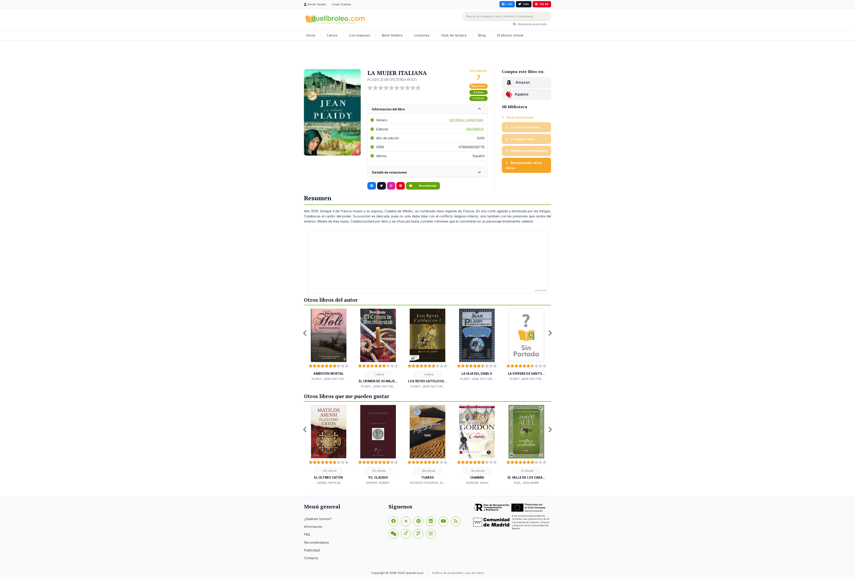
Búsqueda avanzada (532, 24)
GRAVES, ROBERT (378, 482)
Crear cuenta (341, 4)
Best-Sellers (392, 35)
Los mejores (359, 35)
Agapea (521, 94)
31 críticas (527, 470)
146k (526, 4)
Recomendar (427, 185)
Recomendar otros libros (524, 165)
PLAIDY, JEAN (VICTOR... (329, 379)
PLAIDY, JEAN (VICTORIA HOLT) (392, 79)
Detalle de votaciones (389, 172)
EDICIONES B (474, 129)
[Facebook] (393, 521)
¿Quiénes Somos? (318, 519)
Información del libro (388, 109)
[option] (328, 345)
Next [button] (550, 333)
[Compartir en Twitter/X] (381, 186)
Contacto (311, 558)
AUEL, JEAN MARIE (526, 482)
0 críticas (478, 98)
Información (313, 526)
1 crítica (379, 374)
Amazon (522, 82)
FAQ (307, 534)
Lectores (422, 35)
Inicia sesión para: (520, 117)
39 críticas (428, 470)
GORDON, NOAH (477, 482)
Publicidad (312, 550)
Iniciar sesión (317, 4)
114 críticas (329, 470)
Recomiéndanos (316, 542)
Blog (482, 35)
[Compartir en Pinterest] (400, 186)
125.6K (544, 4)
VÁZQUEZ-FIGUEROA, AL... (427, 482)
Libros (332, 35)
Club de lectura (453, 35)
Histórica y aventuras (466, 120)
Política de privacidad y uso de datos (458, 573)
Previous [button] (305, 333)
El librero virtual (510, 35)
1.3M (509, 4)
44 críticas (477, 470)
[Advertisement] (427, 55)
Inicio (310, 35)
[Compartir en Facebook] (371, 186)
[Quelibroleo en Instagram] (391, 186)
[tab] (427, 109)
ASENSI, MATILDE (328, 482)
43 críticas (379, 470)
